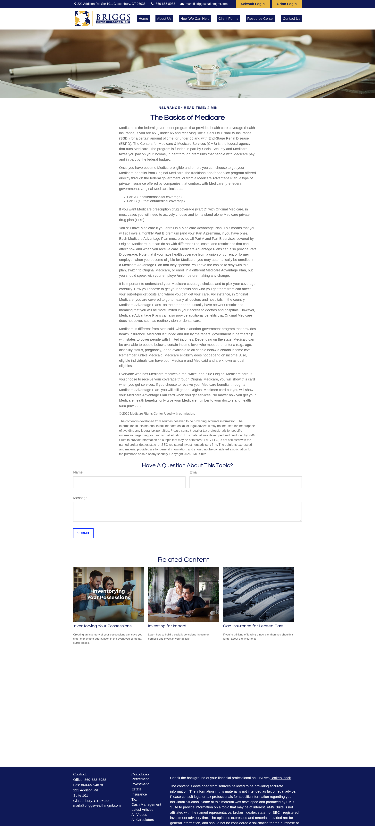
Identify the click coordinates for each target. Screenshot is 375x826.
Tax (134, 799)
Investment (140, 784)
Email (193, 472)
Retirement (140, 779)
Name (78, 472)
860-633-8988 (165, 3)
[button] (143, 18)
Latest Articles (142, 810)
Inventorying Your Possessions (102, 626)
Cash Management (146, 804)
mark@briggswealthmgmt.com (207, 3)
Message (80, 498)
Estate (136, 789)
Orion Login (287, 4)
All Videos (139, 815)
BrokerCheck (281, 778)
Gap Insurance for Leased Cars (253, 626)
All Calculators (142, 820)
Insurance (139, 794)
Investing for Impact (167, 626)
